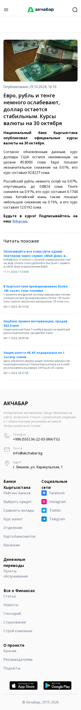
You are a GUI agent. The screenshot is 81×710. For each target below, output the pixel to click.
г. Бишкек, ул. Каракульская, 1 (38, 467)
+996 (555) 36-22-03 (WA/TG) (36, 439)
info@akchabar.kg (28, 453)
